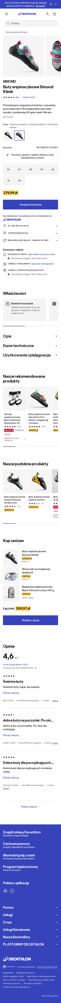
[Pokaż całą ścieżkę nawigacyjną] (4, 32)
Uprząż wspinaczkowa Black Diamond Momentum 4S (12, 418)
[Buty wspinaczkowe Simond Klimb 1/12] (23, 56)
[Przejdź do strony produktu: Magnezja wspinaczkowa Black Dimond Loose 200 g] (11, 593)
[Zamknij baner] (55, 4)
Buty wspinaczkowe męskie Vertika (39, 498)
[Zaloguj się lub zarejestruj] (47, 13)
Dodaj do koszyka (30, 204)
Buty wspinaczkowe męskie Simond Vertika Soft (15, 500)
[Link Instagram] (11, 890)
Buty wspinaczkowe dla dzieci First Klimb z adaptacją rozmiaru (39, 418)
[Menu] (6, 13)
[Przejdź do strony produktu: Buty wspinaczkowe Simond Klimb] (11, 558)
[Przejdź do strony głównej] (27, 14)
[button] (25, 439)
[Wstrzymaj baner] (51, 4)
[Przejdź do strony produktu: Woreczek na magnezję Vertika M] (11, 575)
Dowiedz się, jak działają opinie (18, 668)
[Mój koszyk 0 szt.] (54, 13)
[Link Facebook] (5, 890)
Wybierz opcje (30, 620)
